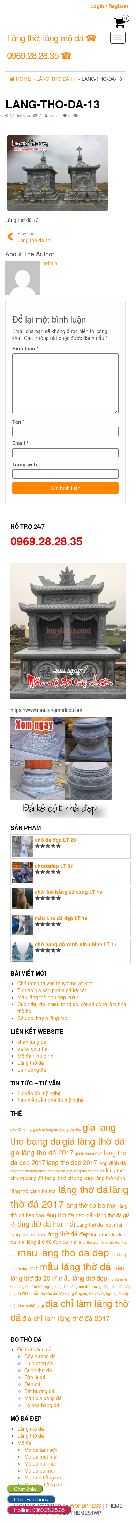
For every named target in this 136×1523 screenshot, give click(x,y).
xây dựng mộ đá (108, 1293)
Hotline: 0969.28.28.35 (39, 1509)
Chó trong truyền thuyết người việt (55, 983)
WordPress (85, 1505)
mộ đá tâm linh (31, 1286)
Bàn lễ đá (34, 1377)
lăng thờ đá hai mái (45, 1224)
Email (20, 443)
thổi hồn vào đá (44, 1293)
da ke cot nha (32, 1048)
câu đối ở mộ (21, 1129)
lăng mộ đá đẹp (60, 1170)
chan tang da (31, 1041)
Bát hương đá (39, 1391)
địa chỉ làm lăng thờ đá (69, 1310)
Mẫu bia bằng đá (43, 1397)
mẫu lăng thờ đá (75, 1266)
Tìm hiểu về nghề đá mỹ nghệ (50, 1099)
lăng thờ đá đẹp (68, 1233)
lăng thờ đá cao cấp (70, 1215)
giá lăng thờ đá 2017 (42, 1152)
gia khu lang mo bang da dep (57, 1129)
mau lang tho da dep (63, 1252)
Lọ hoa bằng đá (41, 1404)
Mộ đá (24, 1442)
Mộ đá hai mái (40, 1463)
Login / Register (109, 5)
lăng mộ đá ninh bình (27, 1170)
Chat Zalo (25, 1488)
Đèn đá (32, 1384)
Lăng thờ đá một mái (99, 1224)
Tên (18, 421)
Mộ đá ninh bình (35, 1055)
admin (54, 115)
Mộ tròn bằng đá (42, 1477)
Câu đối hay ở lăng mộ (42, 1018)
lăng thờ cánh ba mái (33, 1191)
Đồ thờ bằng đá (34, 1349)
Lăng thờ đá (30, 1062)
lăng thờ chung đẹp (69, 1177)
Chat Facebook (31, 1499)
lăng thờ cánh (110, 1177)
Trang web (24, 464)
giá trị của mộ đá (89, 1153)
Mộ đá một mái (41, 1456)
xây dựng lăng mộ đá (76, 1293)
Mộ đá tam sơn (41, 1449)
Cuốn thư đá (38, 1370)
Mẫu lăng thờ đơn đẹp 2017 (47, 997)
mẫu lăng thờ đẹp (83, 1277)
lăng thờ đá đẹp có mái (52, 1241)
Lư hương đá (31, 1069)
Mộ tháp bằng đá (43, 1484)
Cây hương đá (40, 1356)
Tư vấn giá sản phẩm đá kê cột (51, 990)
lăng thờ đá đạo (27, 1234)
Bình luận (25, 348)
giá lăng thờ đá (93, 1141)
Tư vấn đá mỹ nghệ (39, 1092)
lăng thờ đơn (89, 1242)
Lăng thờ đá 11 (34, 236)
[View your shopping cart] (120, 24)
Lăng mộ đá (30, 1428)
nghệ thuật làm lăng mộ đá (67, 1286)
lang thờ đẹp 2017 (72, 1162)
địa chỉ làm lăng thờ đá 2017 (66, 1318)
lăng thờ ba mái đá (89, 1170)
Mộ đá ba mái (39, 1470)
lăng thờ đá (83, 1189)
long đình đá (112, 1162)
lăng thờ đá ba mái (91, 1205)
